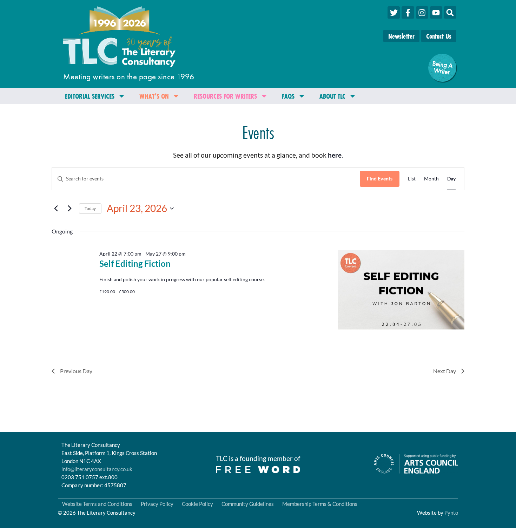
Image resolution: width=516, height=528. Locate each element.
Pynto (451, 512)
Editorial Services (89, 96)
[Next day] (69, 208)
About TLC (332, 96)
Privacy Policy (157, 504)
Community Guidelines (247, 504)
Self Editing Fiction (135, 263)
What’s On (154, 96)
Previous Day (76, 371)
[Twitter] (394, 12)
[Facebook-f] (408, 12)
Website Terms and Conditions (97, 504)
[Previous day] (56, 208)
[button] (450, 12)
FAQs (288, 96)
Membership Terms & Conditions (319, 504)
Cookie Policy (197, 504)
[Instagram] (422, 12)
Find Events (379, 179)
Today (90, 208)
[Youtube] (436, 12)
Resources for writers (225, 96)
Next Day (444, 371)
